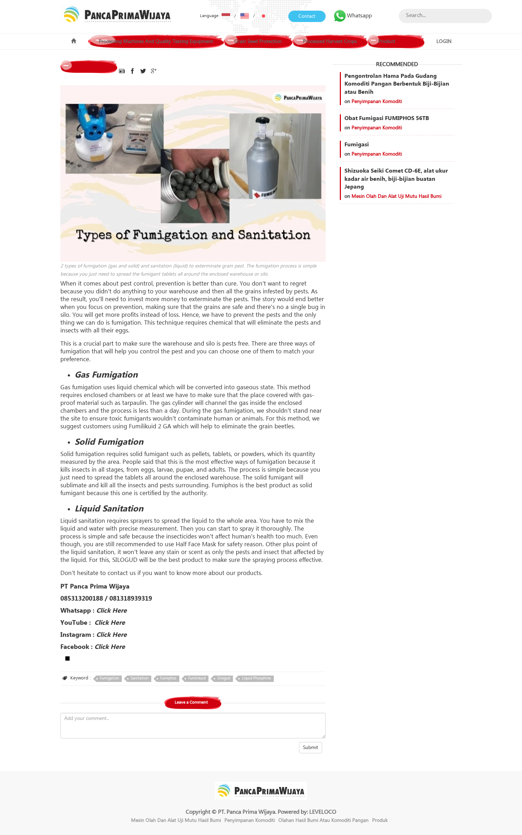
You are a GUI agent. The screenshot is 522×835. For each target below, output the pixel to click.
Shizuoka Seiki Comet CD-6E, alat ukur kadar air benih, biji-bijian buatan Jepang (396, 179)
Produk (380, 820)
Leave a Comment (191, 702)
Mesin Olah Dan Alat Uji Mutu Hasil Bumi (396, 196)
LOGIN (443, 41)
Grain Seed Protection (258, 41)
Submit (310, 748)
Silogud (223, 678)
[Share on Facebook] (132, 71)
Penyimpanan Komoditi (377, 101)
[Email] (121, 71)
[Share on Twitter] (143, 71)
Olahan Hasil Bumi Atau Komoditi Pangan (323, 820)
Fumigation (109, 678)
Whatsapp (359, 15)
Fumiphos (168, 678)
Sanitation (139, 678)
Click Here (111, 611)
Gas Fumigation (106, 375)
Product (386, 41)
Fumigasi (356, 144)
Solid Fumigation (109, 442)
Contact (306, 16)
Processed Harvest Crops (330, 41)
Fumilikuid (197, 678)
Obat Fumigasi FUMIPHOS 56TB (386, 118)
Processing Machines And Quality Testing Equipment (156, 41)
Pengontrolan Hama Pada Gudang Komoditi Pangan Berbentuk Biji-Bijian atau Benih (396, 84)
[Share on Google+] (153, 71)
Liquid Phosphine (256, 678)
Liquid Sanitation (109, 509)
